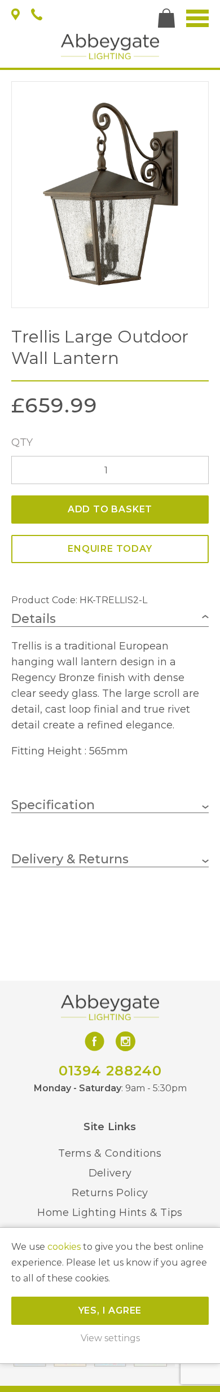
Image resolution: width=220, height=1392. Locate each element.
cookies (64, 1246)
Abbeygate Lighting (110, 46)
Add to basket (110, 509)
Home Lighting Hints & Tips (109, 1212)
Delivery (110, 1173)
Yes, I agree (110, 1310)
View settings (110, 1338)
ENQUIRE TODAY (110, 548)
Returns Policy (110, 1193)
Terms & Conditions (109, 1153)
